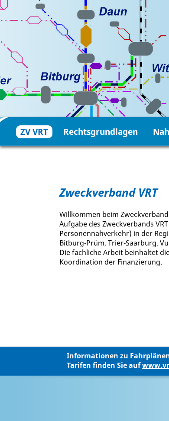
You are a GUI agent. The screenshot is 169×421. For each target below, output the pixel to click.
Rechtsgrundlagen (100, 131)
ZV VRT (34, 131)
